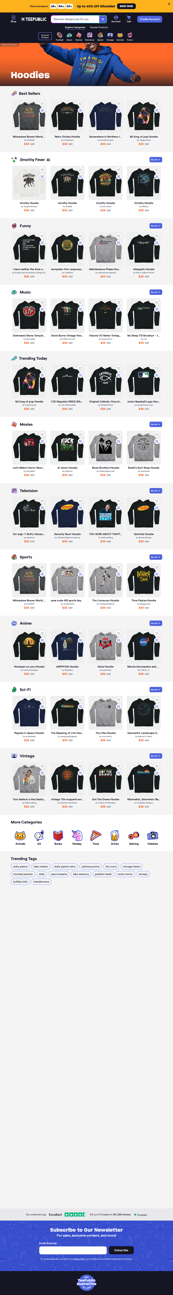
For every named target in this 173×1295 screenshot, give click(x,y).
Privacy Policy (79, 1259)
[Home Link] (33, 19)
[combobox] (75, 19)
